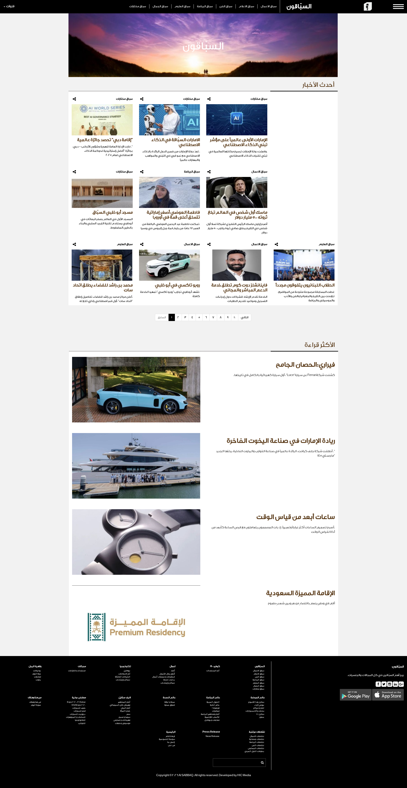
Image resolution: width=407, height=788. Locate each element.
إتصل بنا (171, 742)
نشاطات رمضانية (256, 739)
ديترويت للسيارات (77, 714)
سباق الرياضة (205, 6)
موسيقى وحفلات (122, 723)
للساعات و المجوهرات (75, 717)
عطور (261, 717)
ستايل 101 (260, 714)
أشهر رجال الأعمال (167, 674)
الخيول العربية (212, 702)
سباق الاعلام (246, 6)
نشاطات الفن (258, 745)
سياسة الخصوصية (167, 739)
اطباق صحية (169, 705)
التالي (244, 317)
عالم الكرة (214, 705)
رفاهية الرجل (35, 666)
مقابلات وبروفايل (211, 720)
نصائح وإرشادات (167, 683)
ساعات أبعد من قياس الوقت (295, 517)
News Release (212, 736)
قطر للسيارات (79, 711)
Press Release (211, 732)
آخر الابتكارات (124, 674)
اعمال (173, 666)
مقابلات (37, 677)
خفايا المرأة (125, 711)
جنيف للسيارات (78, 708)
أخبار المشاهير (124, 702)
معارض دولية (79, 697)
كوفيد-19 (215, 666)
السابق (162, 317)
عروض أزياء (259, 705)
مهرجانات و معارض (122, 720)
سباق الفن (225, 6)
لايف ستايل (124, 697)
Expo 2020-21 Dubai (76, 702)
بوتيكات (37, 671)
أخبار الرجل (125, 708)
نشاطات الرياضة (256, 742)
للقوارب (81, 723)
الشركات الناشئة (122, 677)
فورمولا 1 (215, 708)
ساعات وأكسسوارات (254, 711)
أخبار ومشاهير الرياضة (210, 714)
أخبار (173, 671)
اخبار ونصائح (258, 708)
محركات (82, 666)
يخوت (38, 680)
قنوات (10, 6)
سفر (128, 714)
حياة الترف (36, 674)
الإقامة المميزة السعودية (300, 593)
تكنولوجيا (125, 666)
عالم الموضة (258, 697)
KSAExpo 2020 (78, 705)
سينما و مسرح (124, 717)
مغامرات (215, 711)
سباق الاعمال (269, 6)
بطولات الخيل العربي (254, 751)
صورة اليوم (36, 705)
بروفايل (127, 671)
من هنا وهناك (35, 697)
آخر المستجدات (212, 671)
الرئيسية (171, 732)
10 (235, 317)
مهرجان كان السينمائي (120, 705)
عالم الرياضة (213, 697)
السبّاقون (299, 6)
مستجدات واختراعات (76, 671)
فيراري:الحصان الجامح (305, 364)
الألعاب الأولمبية (212, 717)
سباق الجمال (160, 6)
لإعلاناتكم (170, 736)
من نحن (171, 745)
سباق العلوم (182, 6)
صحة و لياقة (169, 702)
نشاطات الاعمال (257, 736)
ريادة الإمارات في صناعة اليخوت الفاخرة (281, 440)
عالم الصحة (169, 697)
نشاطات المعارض (256, 748)
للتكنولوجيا (80, 720)
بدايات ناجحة (169, 680)
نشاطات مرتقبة (257, 732)
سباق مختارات (137, 6)
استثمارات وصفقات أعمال (163, 677)
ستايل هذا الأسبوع (256, 702)
